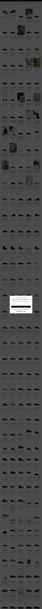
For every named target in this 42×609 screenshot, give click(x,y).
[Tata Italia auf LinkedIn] (19, 311)
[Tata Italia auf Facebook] (17, 311)
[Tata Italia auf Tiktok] (22, 311)
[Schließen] (31, 296)
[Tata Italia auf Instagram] (18, 311)
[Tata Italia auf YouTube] (24, 311)
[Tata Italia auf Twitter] (23, 311)
